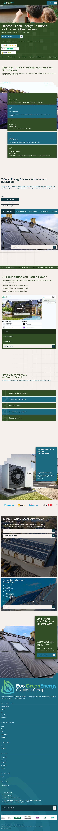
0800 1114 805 (8, 795)
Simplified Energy (8, 828)
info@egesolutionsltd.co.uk (12, 798)
